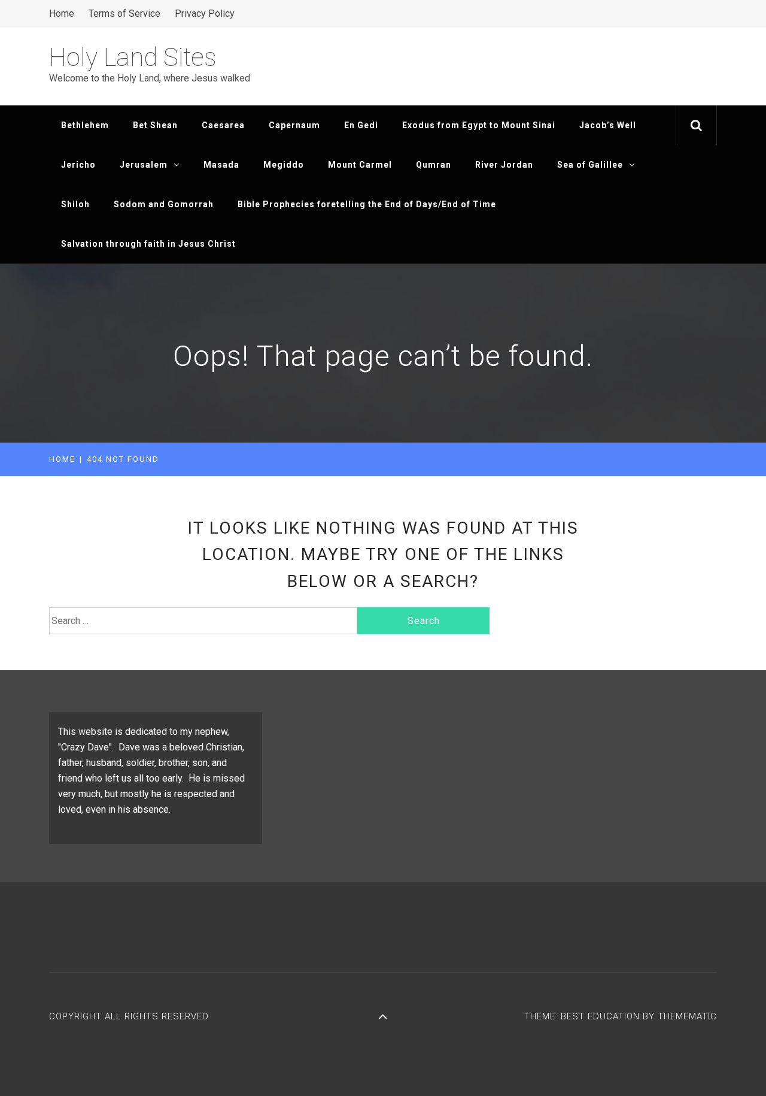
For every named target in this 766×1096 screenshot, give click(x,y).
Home (61, 13)
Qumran (433, 164)
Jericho (78, 164)
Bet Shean (155, 125)
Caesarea (223, 125)
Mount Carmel (360, 164)
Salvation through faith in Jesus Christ (148, 244)
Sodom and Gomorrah (164, 204)
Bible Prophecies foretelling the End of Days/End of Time (367, 204)
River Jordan (504, 164)
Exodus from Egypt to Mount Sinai (478, 125)
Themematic (687, 1016)
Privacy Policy (205, 13)
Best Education (602, 1016)
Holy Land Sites (133, 57)
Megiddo (283, 164)
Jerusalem (144, 164)
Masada (221, 164)
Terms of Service (124, 13)
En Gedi (361, 125)
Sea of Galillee (590, 164)
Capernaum (294, 125)
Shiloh (75, 204)
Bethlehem (85, 125)
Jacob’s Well (607, 125)
